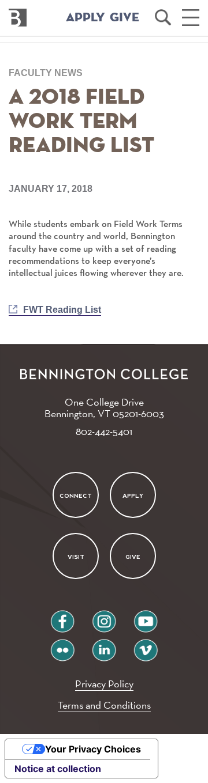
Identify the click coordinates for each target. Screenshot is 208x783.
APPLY (85, 18)
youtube (145, 616)
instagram (104, 616)
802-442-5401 (104, 431)
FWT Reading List (62, 310)
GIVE (124, 18)
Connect (76, 495)
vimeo (145, 645)
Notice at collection (57, 768)
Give (132, 557)
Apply (132, 495)
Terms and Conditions (104, 705)
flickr (63, 645)
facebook (62, 616)
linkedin (104, 645)
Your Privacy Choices (93, 749)
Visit (75, 557)
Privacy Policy (104, 683)
